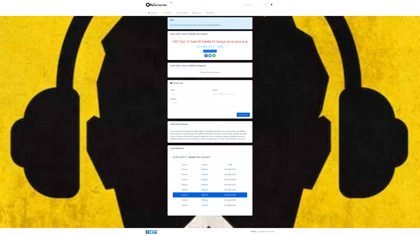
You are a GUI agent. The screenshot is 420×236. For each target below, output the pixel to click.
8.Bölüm (204, 169)
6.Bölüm (204, 179)
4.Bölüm (204, 190)
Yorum (214, 90)
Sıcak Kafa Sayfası (210, 51)
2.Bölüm (204, 200)
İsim (172, 90)
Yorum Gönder (243, 115)
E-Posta (173, 99)
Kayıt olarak (174, 25)
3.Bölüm (204, 195)
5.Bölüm (204, 184)
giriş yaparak (187, 25)
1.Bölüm (204, 205)
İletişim (253, 231)
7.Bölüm (204, 174)
